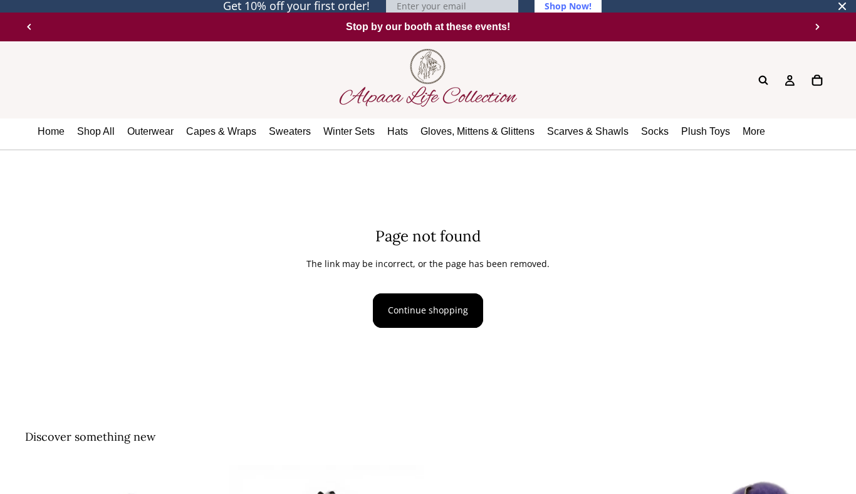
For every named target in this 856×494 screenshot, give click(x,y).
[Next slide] (817, 27)
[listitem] (753, 132)
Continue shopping (428, 310)
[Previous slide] (29, 27)
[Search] (763, 80)
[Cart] (817, 80)
